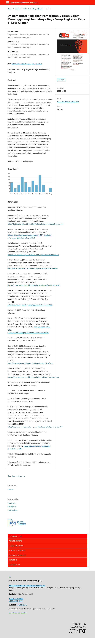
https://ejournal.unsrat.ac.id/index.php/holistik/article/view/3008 (33, 377)
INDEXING (13, 560)
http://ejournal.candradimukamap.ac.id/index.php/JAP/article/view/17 (35, 427)
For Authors (12, 507)
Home (10, 9)
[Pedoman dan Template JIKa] (17, 525)
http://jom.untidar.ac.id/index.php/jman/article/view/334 (30, 363)
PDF (62, 80)
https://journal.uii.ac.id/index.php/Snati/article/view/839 (30, 305)
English (10, 489)
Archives (18, 9)
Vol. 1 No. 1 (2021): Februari (33, 9)
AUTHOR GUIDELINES (17, 550)
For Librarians (12, 510)
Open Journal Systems (16, 476)
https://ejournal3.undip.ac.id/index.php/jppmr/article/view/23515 (33, 255)
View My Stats (21, 605)
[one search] (25, 613)
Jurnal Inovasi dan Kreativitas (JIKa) (24, 2)
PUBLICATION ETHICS (17, 555)
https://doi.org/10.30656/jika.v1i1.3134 (27, 64)
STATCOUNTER (14, 565)
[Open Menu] (7, 2)
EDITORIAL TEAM (15, 536)
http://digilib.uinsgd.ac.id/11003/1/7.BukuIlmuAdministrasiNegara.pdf (35, 224)
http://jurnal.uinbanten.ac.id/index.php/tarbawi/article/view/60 (33, 268)
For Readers (12, 503)
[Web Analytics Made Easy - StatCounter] (12, 605)
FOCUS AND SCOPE (16, 546)
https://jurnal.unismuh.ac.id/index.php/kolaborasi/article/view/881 (34, 285)
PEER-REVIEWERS (15, 541)
